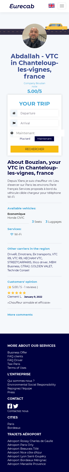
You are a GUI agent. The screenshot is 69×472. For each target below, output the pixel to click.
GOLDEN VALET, (42, 266)
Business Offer (17, 352)
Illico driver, (41, 262)
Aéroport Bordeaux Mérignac (27, 460)
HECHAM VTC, (33, 258)
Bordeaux (13, 428)
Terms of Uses (16, 368)
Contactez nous (17, 411)
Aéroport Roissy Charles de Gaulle (30, 441)
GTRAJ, (26, 266)
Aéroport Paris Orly (20, 445)
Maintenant (44, 138)
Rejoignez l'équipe (19, 388)
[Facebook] (9, 406)
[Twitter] (15, 406)
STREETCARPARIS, (20, 262)
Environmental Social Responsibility (31, 384)
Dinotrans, (25, 254)
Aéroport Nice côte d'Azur (24, 452)
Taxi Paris (13, 364)
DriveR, (12, 254)
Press (11, 392)
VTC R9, (18, 258)
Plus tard (25, 138)
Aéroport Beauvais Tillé (23, 448)
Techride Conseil (18, 270)
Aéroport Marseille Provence (26, 464)
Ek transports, (42, 254)
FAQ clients (15, 356)
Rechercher (34, 149)
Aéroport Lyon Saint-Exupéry (26, 456)
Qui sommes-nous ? (20, 381)
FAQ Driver (15, 360)
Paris (10, 424)
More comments (20, 314)
